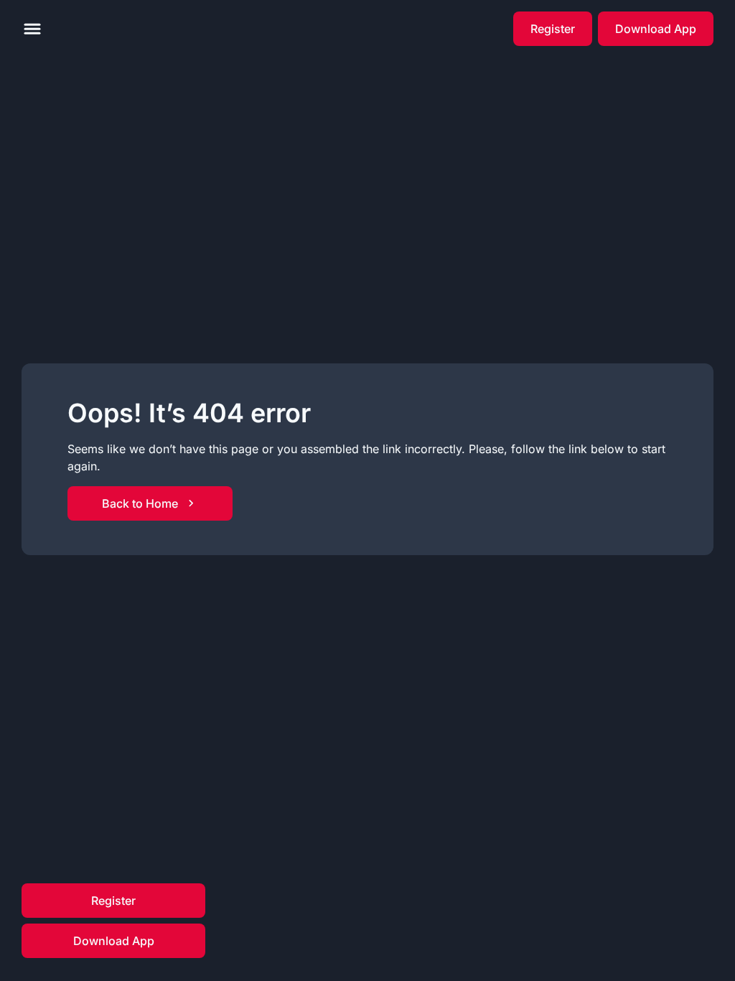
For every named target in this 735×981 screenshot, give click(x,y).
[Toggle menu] (32, 28)
